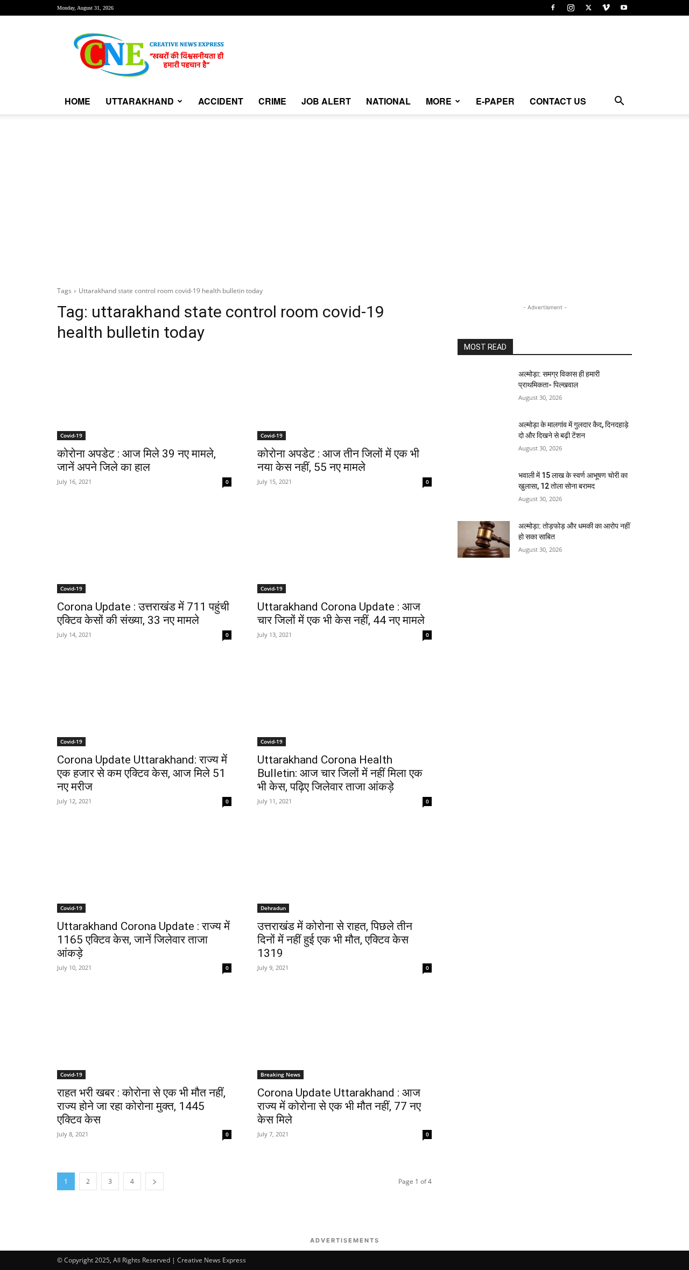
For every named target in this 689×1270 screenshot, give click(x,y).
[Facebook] (553, 7)
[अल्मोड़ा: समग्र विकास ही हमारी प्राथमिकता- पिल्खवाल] (484, 387)
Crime (272, 101)
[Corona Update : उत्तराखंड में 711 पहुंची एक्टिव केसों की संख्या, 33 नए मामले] (144, 549)
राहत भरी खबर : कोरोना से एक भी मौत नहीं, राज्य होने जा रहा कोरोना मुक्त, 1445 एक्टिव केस (141, 1106)
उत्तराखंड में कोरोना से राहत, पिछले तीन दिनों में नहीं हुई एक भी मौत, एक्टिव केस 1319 (334, 940)
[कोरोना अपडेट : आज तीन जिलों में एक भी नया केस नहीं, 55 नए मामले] (344, 396)
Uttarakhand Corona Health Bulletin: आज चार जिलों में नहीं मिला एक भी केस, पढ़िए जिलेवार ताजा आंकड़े (340, 773)
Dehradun (273, 908)
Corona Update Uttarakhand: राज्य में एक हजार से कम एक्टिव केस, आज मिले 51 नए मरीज (142, 773)
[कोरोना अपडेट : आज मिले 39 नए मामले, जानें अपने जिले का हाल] (144, 396)
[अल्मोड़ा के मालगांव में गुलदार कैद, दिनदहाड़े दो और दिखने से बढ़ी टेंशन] (484, 438)
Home (77, 101)
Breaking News (280, 1074)
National (388, 101)
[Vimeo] (606, 7)
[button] (619, 102)
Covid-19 (71, 435)
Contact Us (558, 101)
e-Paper (495, 101)
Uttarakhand (140, 101)
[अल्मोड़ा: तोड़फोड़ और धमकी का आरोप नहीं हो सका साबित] (484, 539)
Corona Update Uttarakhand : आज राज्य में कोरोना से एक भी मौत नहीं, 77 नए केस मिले (339, 1106)
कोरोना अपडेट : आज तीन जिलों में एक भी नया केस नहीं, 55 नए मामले (338, 460)
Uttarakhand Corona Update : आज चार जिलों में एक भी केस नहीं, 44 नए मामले (341, 613)
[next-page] (154, 1181)
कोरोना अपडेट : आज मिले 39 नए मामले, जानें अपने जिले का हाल (136, 460)
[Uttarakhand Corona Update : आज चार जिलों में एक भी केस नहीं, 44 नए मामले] (344, 549)
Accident (220, 101)
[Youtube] (624, 7)
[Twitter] (588, 7)
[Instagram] (571, 7)
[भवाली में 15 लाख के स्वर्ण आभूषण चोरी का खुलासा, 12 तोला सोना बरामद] (484, 488)
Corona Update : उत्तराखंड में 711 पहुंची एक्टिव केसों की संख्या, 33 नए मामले (143, 613)
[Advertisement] (344, 195)
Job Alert (326, 101)
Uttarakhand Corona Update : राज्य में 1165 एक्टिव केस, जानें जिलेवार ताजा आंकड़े (143, 940)
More (439, 101)
